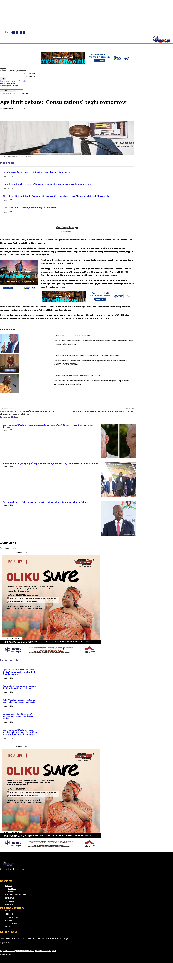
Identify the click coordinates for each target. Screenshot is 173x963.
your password (29, 76)
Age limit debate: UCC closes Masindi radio (71, 335)
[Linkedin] (21, 32)
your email (27, 88)
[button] (120, 47)
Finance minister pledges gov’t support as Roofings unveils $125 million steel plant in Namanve (50, 463)
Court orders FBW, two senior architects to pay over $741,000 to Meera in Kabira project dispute (48, 426)
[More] (129, 114)
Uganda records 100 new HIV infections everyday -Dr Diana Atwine (37, 172)
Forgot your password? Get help (13, 81)
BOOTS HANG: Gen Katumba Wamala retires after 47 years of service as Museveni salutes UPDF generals (56, 196)
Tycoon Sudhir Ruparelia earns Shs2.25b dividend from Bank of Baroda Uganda (19, 672)
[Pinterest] (111, 114)
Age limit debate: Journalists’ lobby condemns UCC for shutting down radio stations (27, 412)
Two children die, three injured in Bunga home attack (29, 208)
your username (29, 73)
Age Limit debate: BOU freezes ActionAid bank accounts (77, 375)
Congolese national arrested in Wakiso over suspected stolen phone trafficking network (47, 184)
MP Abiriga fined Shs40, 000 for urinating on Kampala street (103, 411)
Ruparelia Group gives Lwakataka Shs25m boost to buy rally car (19, 687)
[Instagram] (17, 32)
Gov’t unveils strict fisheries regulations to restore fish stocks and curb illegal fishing (45, 502)
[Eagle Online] (161, 39)
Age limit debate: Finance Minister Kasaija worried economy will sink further (86, 355)
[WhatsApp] (120, 114)
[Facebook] (13, 32)
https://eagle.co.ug (67, 231)
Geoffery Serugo (8, 108)
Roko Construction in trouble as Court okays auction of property (19, 701)
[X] (24, 32)
